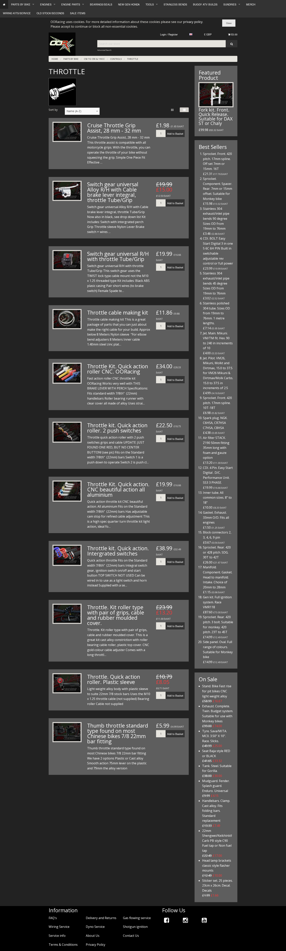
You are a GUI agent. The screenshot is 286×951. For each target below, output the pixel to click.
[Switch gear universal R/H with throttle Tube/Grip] (67, 260)
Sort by (53, 110)
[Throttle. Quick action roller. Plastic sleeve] (67, 683)
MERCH (250, 4)
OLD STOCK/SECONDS (50, 13)
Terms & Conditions (63, 944)
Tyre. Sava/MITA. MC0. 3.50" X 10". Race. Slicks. (214, 736)
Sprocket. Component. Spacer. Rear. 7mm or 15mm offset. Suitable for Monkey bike (217, 189)
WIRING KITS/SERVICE (17, 13)
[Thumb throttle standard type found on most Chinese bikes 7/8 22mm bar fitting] (67, 732)
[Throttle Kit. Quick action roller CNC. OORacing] (67, 373)
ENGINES (46, 4)
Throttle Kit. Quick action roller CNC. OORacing (117, 369)
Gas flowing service (137, 918)
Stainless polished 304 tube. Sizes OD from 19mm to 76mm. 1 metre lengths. (216, 313)
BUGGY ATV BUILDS (205, 4)
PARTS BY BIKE (20, 4)
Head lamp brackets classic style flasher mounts (216, 865)
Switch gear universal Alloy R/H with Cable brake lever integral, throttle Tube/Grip (112, 192)
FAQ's (53, 918)
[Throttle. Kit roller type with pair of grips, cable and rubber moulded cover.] (67, 614)
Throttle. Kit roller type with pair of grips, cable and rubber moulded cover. (115, 615)
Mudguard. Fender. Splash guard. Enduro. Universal (216, 786)
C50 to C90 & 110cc (94, 58)
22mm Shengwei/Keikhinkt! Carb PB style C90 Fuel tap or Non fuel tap (217, 841)
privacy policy (193, 22)
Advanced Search (104, 50)
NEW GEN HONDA (129, 4)
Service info (57, 935)
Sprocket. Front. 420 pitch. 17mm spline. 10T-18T (217, 403)
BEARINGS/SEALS (101, 4)
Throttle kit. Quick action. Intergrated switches (118, 551)
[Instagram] (185, 920)
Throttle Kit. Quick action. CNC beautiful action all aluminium (118, 489)
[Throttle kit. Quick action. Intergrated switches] (67, 555)
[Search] (231, 43)
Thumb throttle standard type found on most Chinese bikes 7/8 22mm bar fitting (117, 733)
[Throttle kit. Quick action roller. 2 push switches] (67, 432)
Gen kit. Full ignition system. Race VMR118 (217, 602)
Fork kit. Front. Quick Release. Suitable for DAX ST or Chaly (215, 116)
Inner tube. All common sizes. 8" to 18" (217, 497)
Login (163, 34)
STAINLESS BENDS (175, 4)
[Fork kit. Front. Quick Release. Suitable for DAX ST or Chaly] (216, 94)
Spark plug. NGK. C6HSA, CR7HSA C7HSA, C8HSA (215, 423)
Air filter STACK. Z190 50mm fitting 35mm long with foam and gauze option (216, 448)
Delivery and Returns (101, 918)
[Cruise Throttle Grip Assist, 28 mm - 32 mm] (67, 132)
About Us (92, 935)
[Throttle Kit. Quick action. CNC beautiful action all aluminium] (67, 491)
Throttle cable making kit (117, 312)
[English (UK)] (190, 34)
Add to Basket (175, 133)
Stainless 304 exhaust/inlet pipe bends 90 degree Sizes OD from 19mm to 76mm (216, 219)
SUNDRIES (229, 4)
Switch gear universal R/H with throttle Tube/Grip (118, 256)
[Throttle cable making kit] (67, 319)
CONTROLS (116, 58)
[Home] (4, 4)
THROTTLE (132, 58)
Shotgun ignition (135, 927)
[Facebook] (166, 920)
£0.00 (233, 34)
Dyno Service (95, 927)
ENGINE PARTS (70, 4)
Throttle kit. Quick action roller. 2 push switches (117, 428)
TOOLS (150, 4)
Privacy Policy (95, 944)
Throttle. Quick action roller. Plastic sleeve (113, 679)
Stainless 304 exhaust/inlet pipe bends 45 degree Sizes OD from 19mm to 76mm (216, 283)
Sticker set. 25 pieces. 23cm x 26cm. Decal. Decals (217, 885)
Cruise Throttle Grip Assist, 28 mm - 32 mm (114, 128)
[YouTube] (204, 920)
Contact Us (131, 935)
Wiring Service (59, 927)
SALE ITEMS (77, 13)
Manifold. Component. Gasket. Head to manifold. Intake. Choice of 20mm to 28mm (217, 577)
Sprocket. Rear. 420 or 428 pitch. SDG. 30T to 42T (217, 552)
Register (173, 34)
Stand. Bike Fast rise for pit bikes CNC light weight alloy (216, 691)
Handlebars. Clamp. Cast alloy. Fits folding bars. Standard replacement (216, 811)
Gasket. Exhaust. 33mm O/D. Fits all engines (216, 517)
